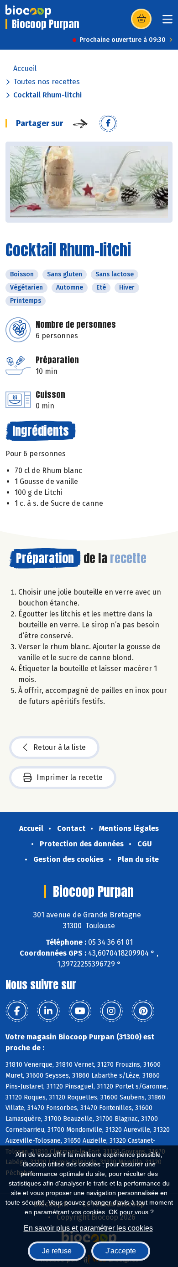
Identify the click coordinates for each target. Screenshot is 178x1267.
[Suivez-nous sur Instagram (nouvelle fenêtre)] (111, 1011)
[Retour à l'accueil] (28, 11)
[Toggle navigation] (167, 22)
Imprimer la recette (70, 777)
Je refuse (57, 1251)
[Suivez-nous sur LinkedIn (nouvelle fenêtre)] (48, 1011)
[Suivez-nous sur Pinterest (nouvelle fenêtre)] (142, 1011)
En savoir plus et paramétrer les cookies (88, 1228)
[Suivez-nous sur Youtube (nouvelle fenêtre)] (79, 1011)
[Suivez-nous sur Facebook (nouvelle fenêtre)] (16, 1011)
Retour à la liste (59, 747)
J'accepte (120, 1251)
